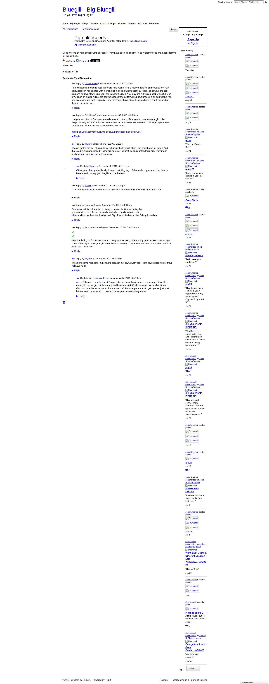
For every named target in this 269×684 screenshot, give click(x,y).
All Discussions (70, 29)
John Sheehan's (194, 133)
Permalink (73, 83)
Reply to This (70, 71)
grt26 (188, 140)
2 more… (189, 97)
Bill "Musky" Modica (94, 115)
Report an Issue (179, 680)
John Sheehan (191, 54)
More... (193, 668)
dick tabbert (190, 356)
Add (175, 29)
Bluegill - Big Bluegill (89, 9)
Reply (76, 108)
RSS (64, 302)
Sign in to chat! (247, 682)
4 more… (189, 234)
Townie (88, 185)
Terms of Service (198, 680)
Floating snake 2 (194, 255)
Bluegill (86, 680)
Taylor (88, 41)
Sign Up (221, 2)
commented (190, 132)
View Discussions (87, 44)
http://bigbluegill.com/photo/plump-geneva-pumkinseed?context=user (106, 131)
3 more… (189, 531)
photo (197, 134)
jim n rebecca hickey (95, 227)
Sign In (229, 2)
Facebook (84, 61)
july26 (188, 284)
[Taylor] (68, 43)
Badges (164, 680)
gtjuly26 (189, 169)
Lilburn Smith (91, 83)
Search (266, 2)
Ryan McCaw (91, 205)
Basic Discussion (138, 41)
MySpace (71, 61)
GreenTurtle (191, 200)
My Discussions (91, 29)
